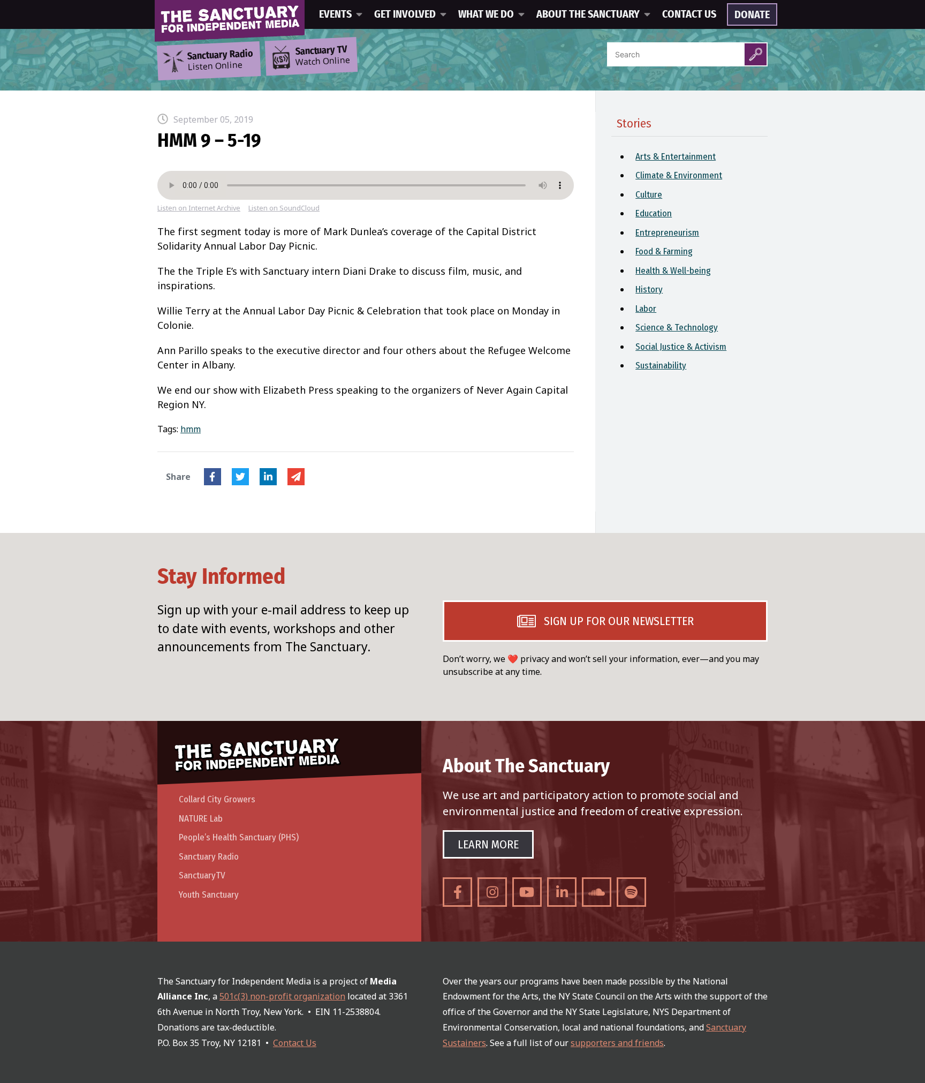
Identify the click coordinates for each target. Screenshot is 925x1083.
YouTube (527, 892)
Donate (752, 15)
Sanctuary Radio (209, 856)
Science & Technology (676, 327)
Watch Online (323, 56)
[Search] (756, 54)
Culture (648, 194)
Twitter (240, 476)
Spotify (631, 892)
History (649, 289)
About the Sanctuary (588, 14)
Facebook (212, 476)
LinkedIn (268, 476)
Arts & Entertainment (675, 156)
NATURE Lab (201, 818)
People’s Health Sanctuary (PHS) (239, 837)
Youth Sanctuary (209, 894)
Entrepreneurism (667, 232)
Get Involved (405, 14)
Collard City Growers (217, 799)
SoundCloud (596, 892)
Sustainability (660, 365)
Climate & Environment (678, 175)
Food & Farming (664, 251)
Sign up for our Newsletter (619, 621)
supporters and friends (617, 1043)
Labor (645, 308)
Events (335, 14)
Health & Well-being (673, 270)
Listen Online (220, 60)
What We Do (486, 14)
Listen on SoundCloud (284, 208)
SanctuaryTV (202, 875)
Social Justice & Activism (680, 346)
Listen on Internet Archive (198, 208)
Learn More (488, 844)
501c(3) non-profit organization (282, 996)
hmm (190, 429)
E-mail (296, 476)
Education (653, 213)
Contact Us (689, 14)
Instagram (492, 892)
